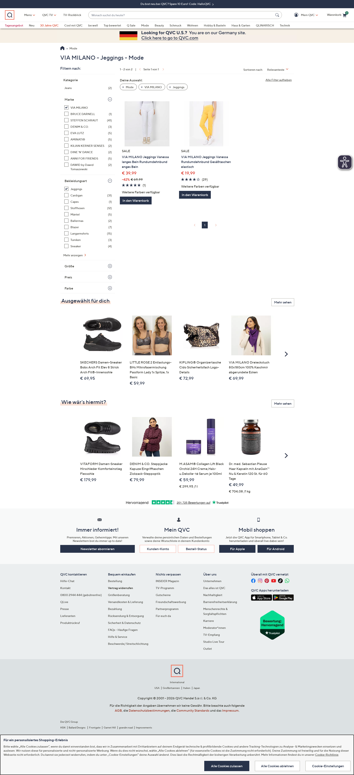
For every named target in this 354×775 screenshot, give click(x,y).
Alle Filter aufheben (279, 80)
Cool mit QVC (73, 25)
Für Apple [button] (237, 549)
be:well (93, 25)
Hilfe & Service (117, 636)
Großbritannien (171, 688)
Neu (31, 25)
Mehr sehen (283, 302)
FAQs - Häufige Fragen (123, 629)
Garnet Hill (110, 727)
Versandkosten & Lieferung (125, 602)
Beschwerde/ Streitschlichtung (128, 643)
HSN (63, 727)
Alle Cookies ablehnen (277, 766)
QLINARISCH (265, 25)
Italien (186, 688)
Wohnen (192, 25)
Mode (145, 25)
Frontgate (95, 727)
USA (157, 688)
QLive (64, 602)
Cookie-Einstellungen (328, 766)
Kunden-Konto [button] (158, 549)
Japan (196, 688)
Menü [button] (28, 15)
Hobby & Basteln (215, 25)
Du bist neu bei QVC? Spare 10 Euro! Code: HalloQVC (176, 4)
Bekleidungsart (76, 181)
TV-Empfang (211, 634)
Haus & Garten (240, 25)
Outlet (207, 648)
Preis (68, 277)
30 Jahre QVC (49, 25)
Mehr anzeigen (73, 255)
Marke (69, 99)
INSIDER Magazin (167, 581)
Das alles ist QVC (214, 588)
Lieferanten (67, 616)
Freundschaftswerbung (171, 602)
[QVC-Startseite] (62, 48)
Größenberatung (119, 595)
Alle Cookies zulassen (227, 766)
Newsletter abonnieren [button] (98, 549)
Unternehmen (212, 581)
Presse (64, 609)
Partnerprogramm (167, 609)
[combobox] (180, 15)
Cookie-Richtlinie (326, 754)
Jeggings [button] (178, 87)
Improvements (144, 727)
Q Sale (131, 25)
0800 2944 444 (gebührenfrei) (81, 595)
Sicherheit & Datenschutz (124, 623)
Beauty (159, 25)
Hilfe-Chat (67, 581)
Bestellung (115, 581)
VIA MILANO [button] (153, 87)
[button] (302, 15)
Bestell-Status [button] (196, 549)
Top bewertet (112, 25)
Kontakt (65, 588)
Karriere (208, 620)
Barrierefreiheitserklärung (220, 602)
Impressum (230, 710)
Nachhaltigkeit (212, 595)
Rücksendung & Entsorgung (126, 616)
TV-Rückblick (72, 15)
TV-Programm (165, 588)
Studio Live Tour (213, 641)
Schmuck (175, 25)
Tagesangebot (14, 25)
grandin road (126, 727)
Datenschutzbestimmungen (149, 710)
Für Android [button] (276, 549)
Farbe (69, 288)
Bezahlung (115, 609)
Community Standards (192, 710)
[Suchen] (278, 15)
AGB (118, 710)
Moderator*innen (214, 627)
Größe (69, 266)
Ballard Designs (77, 727)
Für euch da (163, 616)
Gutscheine (163, 595)
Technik (285, 25)
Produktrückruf (70, 623)
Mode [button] (129, 87)
